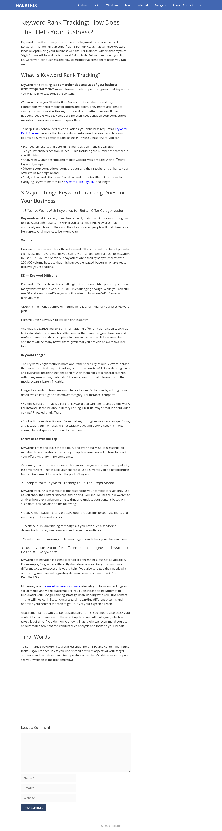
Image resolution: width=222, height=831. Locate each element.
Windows (112, 5)
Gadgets (160, 5)
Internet (142, 5)
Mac (127, 5)
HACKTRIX (26, 5)
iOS (97, 5)
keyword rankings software (61, 586)
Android (83, 5)
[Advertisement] (76, 689)
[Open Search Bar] (201, 5)
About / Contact (183, 5)
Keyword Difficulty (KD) (79, 182)
